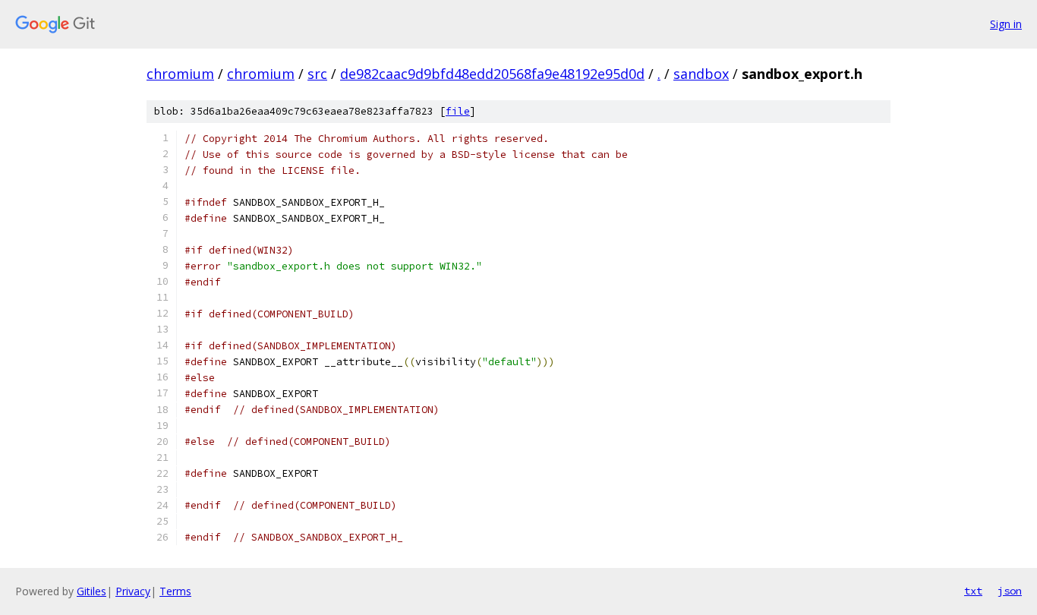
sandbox (701, 74)
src (317, 74)
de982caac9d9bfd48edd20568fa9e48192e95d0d (492, 74)
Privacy (132, 591)
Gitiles (91, 591)
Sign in (1006, 24)
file (458, 111)
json (1010, 591)
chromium (180, 74)
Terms (175, 591)
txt (973, 591)
